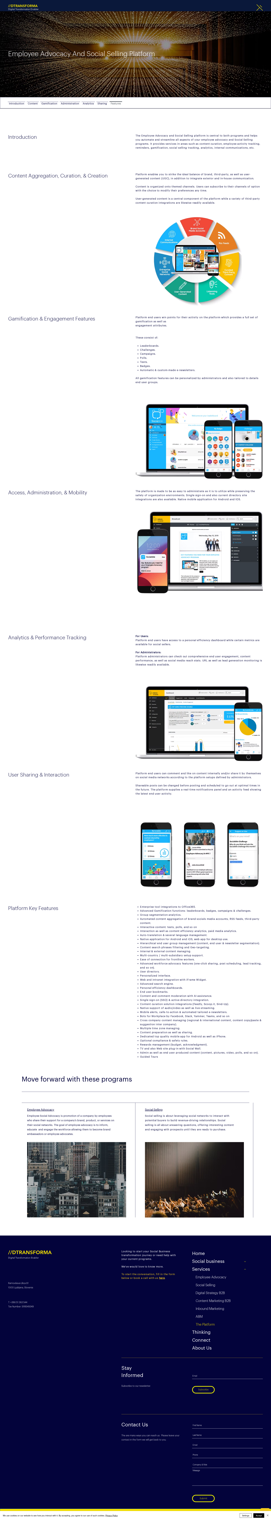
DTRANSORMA (23, 6)
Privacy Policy (111, 1515)
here (162, 1278)
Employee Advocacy (40, 1109)
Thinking (201, 1332)
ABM (199, 1316)
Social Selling (154, 1109)
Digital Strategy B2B (210, 1293)
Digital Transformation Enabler (23, 9)
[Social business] (245, 1261)
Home (198, 1253)
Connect (201, 1340)
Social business (208, 1261)
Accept (259, 1515)
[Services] (245, 1269)
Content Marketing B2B (213, 1301)
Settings (245, 1515)
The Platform (205, 1324)
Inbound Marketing (210, 1308)
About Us (202, 1348)
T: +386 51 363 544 (17, 1302)
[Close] (267, 1515)
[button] (259, 7)
